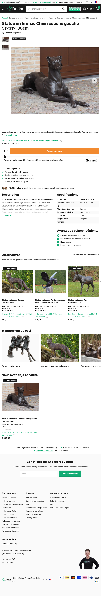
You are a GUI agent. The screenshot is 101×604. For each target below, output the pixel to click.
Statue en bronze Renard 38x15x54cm (13, 301)
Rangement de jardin (10, 531)
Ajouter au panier (54, 151)
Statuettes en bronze (10, 528)
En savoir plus (10, 135)
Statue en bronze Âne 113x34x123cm (77, 301)
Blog (52, 504)
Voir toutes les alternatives (85, 255)
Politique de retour (33, 514)
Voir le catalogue (3, 9)
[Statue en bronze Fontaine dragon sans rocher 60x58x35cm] (50, 281)
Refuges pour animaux (11, 521)
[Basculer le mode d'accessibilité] (87, 2)
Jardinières (6, 508)
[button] (94, 80)
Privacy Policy (32, 518)
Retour (29, 504)
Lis (5, 215)
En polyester (9, 514)
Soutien (30, 493)
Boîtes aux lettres (9, 498)
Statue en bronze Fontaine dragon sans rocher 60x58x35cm (50, 301)
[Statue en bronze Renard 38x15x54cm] (17, 281)
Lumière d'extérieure (10, 524)
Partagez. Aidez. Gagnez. (60, 508)
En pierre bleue (10, 518)
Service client (80, 2)
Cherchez (63, 9)
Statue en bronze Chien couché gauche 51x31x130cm (19, 420)
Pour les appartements (13, 504)
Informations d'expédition (36, 508)
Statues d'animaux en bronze (36, 18)
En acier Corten (10, 511)
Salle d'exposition (57, 501)
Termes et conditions (34, 511)
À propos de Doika (58, 498)
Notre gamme (9, 493)
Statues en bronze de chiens (60, 18)
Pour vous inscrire (70, 474)
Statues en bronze (16, 18)
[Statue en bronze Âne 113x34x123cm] (83, 281)
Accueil (5, 18)
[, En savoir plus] (85, 9)
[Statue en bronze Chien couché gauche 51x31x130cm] (20, 397)
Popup (61, 140)
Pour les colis (9, 501)
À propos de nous (59, 493)
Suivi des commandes (35, 501)
